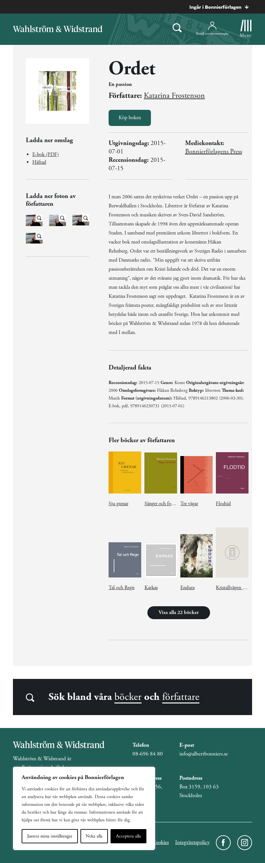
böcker (128, 697)
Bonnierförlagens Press (213, 152)
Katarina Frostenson (174, 95)
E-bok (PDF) (45, 154)
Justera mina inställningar (49, 836)
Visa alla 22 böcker (179, 612)
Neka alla (94, 836)
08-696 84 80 (147, 753)
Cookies (160, 842)
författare (180, 697)
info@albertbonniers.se (203, 753)
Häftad (39, 162)
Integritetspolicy (192, 842)
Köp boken (130, 117)
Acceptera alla (128, 836)
